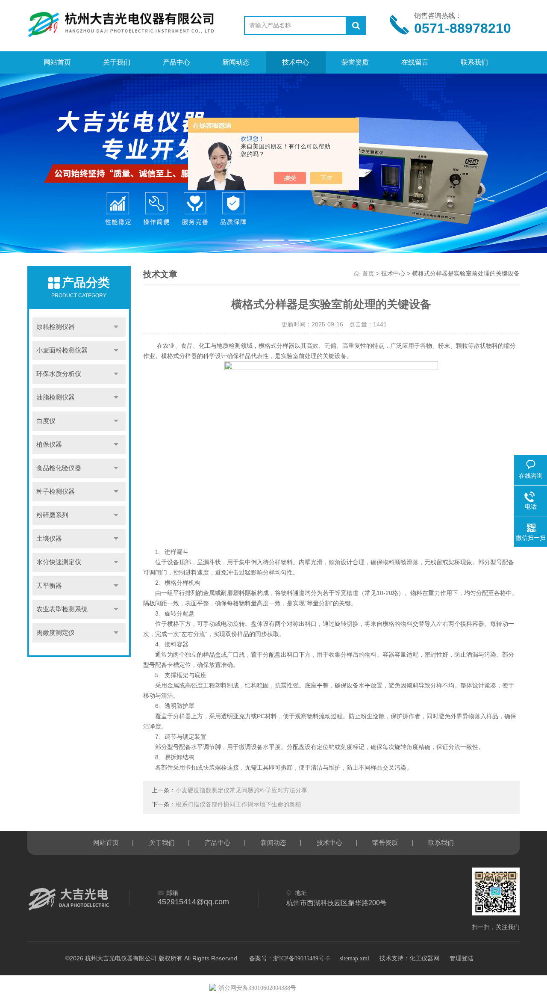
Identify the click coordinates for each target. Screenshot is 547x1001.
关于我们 (116, 62)
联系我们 (474, 62)
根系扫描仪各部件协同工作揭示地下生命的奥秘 (238, 804)
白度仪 (46, 421)
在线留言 (415, 62)
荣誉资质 (355, 62)
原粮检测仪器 (55, 326)
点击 (116, 327)
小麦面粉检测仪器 (62, 350)
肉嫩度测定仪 (55, 632)
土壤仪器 (49, 538)
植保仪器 (49, 444)
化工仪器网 (424, 958)
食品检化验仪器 (58, 468)
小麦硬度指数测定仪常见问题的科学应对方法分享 (241, 790)
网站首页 (57, 62)
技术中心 (295, 62)
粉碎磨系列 (52, 515)
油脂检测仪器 (55, 397)
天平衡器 (49, 585)
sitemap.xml (354, 958)
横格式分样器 (179, 356)
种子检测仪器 (55, 491)
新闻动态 (236, 62)
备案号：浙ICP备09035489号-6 (289, 958)
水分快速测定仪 (58, 562)
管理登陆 (461, 958)
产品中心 (176, 62)
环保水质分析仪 (58, 373)
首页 (368, 273)
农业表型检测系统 (62, 609)
